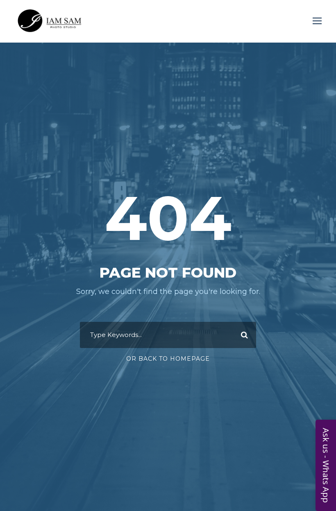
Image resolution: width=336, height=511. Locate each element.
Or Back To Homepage (168, 358)
